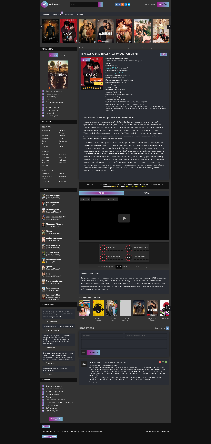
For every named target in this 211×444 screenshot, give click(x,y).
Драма (44, 141)
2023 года (45, 163)
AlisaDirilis (62, 176)
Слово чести (50, 374)
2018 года (62, 163)
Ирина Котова (47, 176)
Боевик (44, 133)
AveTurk (61, 179)
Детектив (45, 138)
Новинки (57, 14)
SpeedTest (46, 426)
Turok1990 (45, 181)
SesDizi (44, 179)
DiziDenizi (45, 173)
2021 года (62, 154)
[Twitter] (129, 4)
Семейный (62, 146)
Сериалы (90, 48)
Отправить (93, 352)
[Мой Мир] (126, 4)
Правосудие (50, 348)
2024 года (45, 160)
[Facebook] (119, 4)
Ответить (94, 382)
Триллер (62, 135)
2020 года (62, 157)
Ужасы (61, 138)
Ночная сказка (51, 321)
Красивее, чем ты (52, 330)
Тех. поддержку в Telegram (136, 186)
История (45, 144)
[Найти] (100, 4)
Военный (45, 135)
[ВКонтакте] (116, 4)
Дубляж (61, 173)
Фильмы (81, 14)
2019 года (62, 160)
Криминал (62, 130)
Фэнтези (62, 144)
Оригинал (62, 181)
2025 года (45, 157)
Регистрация (150, 4)
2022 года (45, 165)
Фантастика (63, 141)
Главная (45, 14)
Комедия (45, 146)
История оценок (144, 267)
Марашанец (50, 363)
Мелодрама (63, 133)
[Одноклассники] (122, 4)
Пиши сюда (115, 186)
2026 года (45, 154)
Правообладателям (49, 437)
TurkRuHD (82, 48)
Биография (46, 130)
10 (101, 88)
